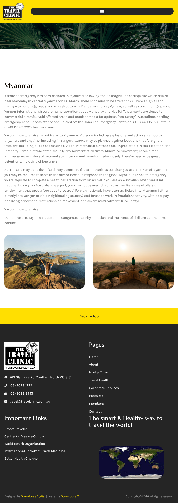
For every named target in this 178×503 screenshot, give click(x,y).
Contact (95, 411)
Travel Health (99, 380)
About (93, 364)
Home (93, 357)
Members (96, 403)
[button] (102, 11)
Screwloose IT (70, 496)
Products (96, 396)
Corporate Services (104, 388)
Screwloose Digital (33, 496)
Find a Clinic (99, 372)
